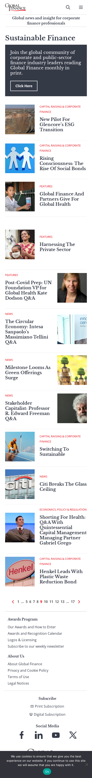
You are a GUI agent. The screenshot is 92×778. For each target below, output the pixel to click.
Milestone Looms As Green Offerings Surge (27, 372)
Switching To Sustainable (54, 452)
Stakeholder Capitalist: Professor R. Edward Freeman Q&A (27, 411)
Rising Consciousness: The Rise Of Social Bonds (63, 163)
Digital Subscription (49, 714)
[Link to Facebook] (21, 735)
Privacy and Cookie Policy (28, 670)
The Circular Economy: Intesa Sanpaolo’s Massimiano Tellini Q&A (26, 332)
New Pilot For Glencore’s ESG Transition (57, 124)
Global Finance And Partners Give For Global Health (62, 199)
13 (62, 601)
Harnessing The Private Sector (57, 247)
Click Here (23, 86)
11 (51, 601)
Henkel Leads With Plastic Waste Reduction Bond (61, 576)
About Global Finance (25, 664)
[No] (87, 764)
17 (73, 601)
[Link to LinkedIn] (39, 735)
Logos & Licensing (22, 640)
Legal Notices (18, 683)
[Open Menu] (80, 7)
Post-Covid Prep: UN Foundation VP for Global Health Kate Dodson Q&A (28, 290)
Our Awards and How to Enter (32, 627)
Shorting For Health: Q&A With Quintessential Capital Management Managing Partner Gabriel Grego (63, 530)
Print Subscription (49, 706)
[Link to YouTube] (56, 735)
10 (46, 601)
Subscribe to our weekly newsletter (36, 646)
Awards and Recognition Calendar (35, 633)
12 (57, 601)
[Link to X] (73, 735)
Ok (47, 771)
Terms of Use (18, 676)
